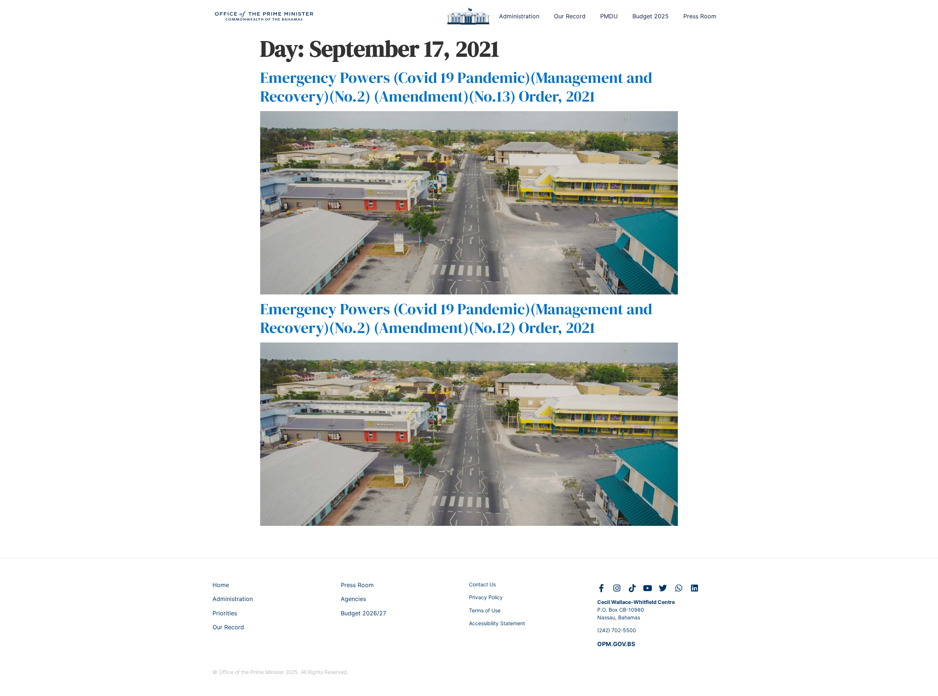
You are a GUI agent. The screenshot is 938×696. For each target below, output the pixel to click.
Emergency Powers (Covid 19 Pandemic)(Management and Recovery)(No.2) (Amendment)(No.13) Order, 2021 (456, 86)
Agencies (353, 598)
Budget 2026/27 (363, 613)
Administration (519, 16)
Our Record (570, 16)
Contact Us (482, 584)
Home (221, 585)
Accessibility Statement (497, 623)
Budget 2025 (650, 16)
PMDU (609, 16)
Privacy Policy (486, 597)
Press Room (699, 16)
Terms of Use (485, 610)
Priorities (225, 613)
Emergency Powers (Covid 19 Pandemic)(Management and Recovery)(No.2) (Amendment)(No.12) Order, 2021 (456, 318)
